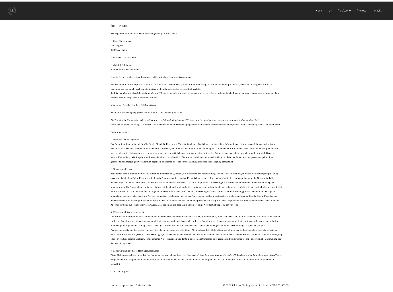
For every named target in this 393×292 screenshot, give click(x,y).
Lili (330, 10)
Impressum (127, 285)
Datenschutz (143, 285)
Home (319, 10)
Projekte (361, 10)
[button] (349, 11)
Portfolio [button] (343, 10)
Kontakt (376, 10)
